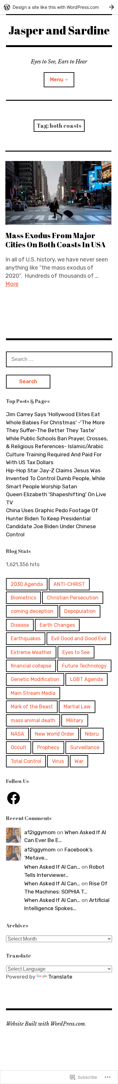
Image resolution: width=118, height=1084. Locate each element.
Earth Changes (57, 625)
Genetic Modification (35, 679)
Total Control (26, 761)
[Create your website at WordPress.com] (59, 7)
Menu (56, 80)
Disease (20, 625)
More (12, 284)
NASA (17, 734)
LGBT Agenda (86, 679)
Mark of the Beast (32, 707)
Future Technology (84, 666)
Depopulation (80, 611)
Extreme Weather (31, 652)
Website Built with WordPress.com (45, 1024)
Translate (60, 977)
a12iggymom (40, 832)
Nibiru (92, 734)
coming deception (32, 611)
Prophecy (48, 747)
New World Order (54, 734)
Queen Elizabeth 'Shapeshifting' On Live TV (56, 498)
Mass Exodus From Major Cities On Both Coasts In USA (55, 240)
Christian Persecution (72, 598)
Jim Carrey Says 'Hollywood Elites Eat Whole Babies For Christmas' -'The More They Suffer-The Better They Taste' (55, 422)
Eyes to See (76, 652)
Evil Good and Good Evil (78, 638)
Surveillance (84, 747)
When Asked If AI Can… (52, 867)
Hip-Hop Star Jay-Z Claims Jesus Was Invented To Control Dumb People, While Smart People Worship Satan (55, 478)
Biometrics (23, 598)
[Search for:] (59, 359)
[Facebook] (13, 798)
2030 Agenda (27, 584)
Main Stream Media (33, 693)
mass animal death (33, 720)
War (79, 761)
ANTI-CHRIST (69, 584)
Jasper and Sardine (59, 30)
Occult (18, 747)
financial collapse (31, 666)
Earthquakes (26, 638)
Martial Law (77, 707)
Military (74, 720)
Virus (58, 761)
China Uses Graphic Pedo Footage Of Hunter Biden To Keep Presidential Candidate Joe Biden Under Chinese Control (52, 522)
